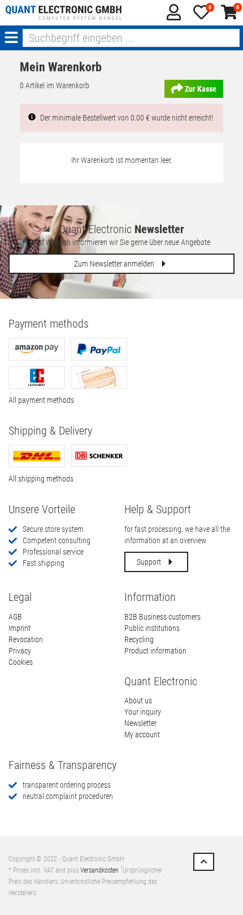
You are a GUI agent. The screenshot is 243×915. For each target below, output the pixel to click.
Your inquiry (142, 711)
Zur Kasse (199, 88)
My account (142, 734)
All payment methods (41, 400)
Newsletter (140, 723)
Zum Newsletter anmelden (115, 263)
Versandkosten (99, 870)
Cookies (20, 662)
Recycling (139, 639)
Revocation (25, 639)
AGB (15, 616)
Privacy (19, 650)
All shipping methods (40, 478)
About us (138, 700)
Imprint (19, 628)
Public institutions (152, 628)
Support (150, 561)
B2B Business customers (162, 616)
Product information (155, 650)
